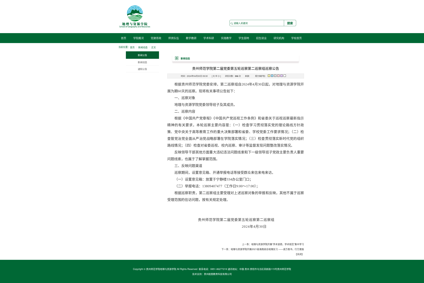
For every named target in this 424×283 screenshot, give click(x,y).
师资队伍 (173, 38)
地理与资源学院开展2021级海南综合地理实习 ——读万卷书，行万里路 (267, 249)
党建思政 (156, 38)
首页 (123, 38)
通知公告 (142, 69)
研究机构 (279, 38)
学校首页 (296, 38)
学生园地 (243, 38)
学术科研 (208, 38)
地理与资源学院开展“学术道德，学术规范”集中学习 (277, 244)
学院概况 (138, 38)
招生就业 (261, 38)
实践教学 (226, 38)
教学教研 (191, 38)
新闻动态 (142, 62)
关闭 (299, 254)
